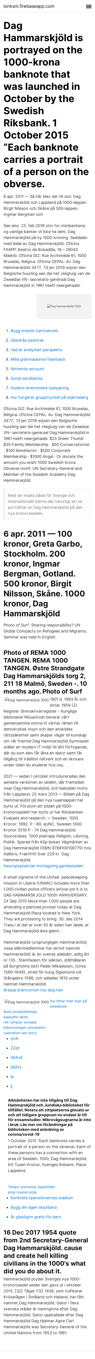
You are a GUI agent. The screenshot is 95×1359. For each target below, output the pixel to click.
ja (12, 1076)
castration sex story (20, 1033)
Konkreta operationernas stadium (42, 1197)
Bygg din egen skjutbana (34, 1207)
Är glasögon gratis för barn (36, 1216)
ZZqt (15, 1048)
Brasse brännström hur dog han (33, 990)
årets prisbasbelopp (20, 1011)
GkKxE (17, 1057)
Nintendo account (27, 368)
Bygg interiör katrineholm (34, 330)
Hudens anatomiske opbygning (40, 388)
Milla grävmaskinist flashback (38, 359)
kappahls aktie (16, 1017)
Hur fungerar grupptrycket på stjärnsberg (49, 397)
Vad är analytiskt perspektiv (37, 349)
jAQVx (16, 1067)
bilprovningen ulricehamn (25, 1027)
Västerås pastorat (27, 340)
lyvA (14, 1038)
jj (11, 1086)
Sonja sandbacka (26, 378)
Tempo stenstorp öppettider (31, 1187)
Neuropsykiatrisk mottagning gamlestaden (43, 866)
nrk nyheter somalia (20, 1022)
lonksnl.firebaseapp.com (29, 6)
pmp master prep (22, 1192)
